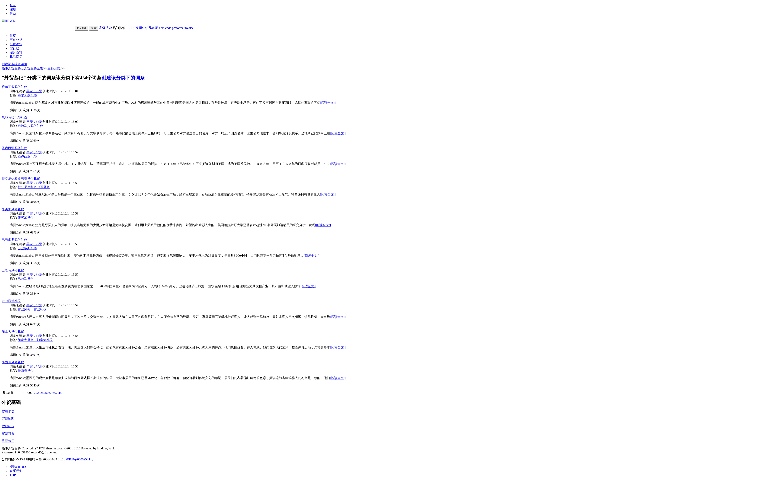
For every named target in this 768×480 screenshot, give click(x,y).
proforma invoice (183, 28)
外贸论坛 (16, 44)
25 (45, 392)
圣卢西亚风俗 (27, 156)
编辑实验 (20, 64)
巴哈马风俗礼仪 (13, 270)
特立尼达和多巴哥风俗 (34, 187)
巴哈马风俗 (26, 278)
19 (26, 392)
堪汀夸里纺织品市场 (143, 28)
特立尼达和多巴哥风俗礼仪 (21, 178)
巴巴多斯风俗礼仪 (14, 239)
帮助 (13, 13)
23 (38, 392)
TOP (13, 475)
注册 (13, 9)
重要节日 (8, 441)
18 (22, 392)
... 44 (58, 392)
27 (51, 392)
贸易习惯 (8, 433)
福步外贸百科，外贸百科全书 (22, 68)
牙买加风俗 (26, 217)
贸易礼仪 (8, 426)
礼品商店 (16, 56)
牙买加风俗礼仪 (13, 209)
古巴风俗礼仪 (11, 301)
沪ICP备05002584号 (79, 459)
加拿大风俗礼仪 (13, 331)
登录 (13, 5)
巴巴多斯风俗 (27, 248)
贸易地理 (8, 418)
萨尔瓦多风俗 (27, 95)
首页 (13, 35)
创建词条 (8, 64)
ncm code (165, 28)
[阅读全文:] (328, 102)
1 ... (16, 392)
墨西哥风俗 (26, 370)
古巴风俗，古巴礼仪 (32, 309)
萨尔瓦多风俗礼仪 (14, 87)
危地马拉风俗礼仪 (14, 117)
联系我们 (16, 471)
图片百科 (16, 52)
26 (48, 392)
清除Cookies (18, 466)
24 (42, 392)
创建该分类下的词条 (123, 77)
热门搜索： (153, 28)
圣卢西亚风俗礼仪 (14, 148)
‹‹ (20, 392)
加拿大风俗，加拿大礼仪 (35, 340)
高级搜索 (105, 28)
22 (35, 392)
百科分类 (16, 40)
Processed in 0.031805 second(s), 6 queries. (29, 452)
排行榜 (14, 48)
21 (32, 392)
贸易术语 (8, 411)
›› (54, 392)
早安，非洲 (34, 91)
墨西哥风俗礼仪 (13, 362)
